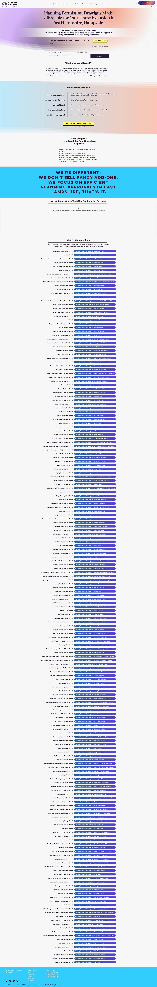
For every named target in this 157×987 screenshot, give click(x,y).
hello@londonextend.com (13, 970)
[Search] (135, 3)
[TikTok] (17, 981)
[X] (14, 981)
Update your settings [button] (98, 211)
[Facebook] (6, 981)
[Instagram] (10, 981)
